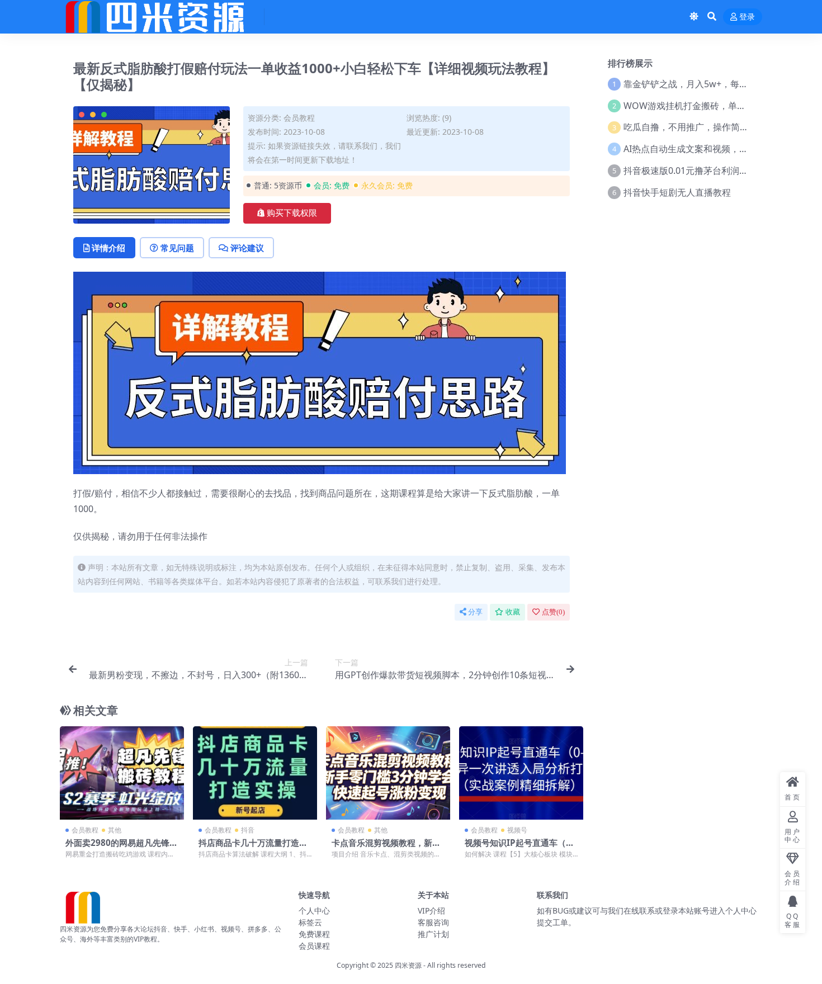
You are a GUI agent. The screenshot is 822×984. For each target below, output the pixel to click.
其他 (114, 830)
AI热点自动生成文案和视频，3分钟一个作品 (710, 149)
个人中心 (314, 910)
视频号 (517, 830)
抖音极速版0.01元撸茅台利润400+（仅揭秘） (713, 170)
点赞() (553, 612)
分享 (475, 612)
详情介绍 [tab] (108, 247)
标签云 (310, 922)
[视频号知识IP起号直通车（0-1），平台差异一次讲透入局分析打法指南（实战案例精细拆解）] (521, 773)
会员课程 (314, 945)
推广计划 (433, 934)
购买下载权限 (292, 213)
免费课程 (314, 934)
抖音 (247, 830)
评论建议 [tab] (247, 247)
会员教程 (299, 117)
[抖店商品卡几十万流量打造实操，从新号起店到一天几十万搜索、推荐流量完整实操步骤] (255, 773)
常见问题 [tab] (177, 247)
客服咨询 (433, 922)
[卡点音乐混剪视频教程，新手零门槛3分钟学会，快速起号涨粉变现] (388, 773)
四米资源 (408, 965)
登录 (747, 17)
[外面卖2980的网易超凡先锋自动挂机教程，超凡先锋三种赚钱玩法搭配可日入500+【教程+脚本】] (122, 773)
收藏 (513, 612)
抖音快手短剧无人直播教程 (677, 192)
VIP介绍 (431, 910)
